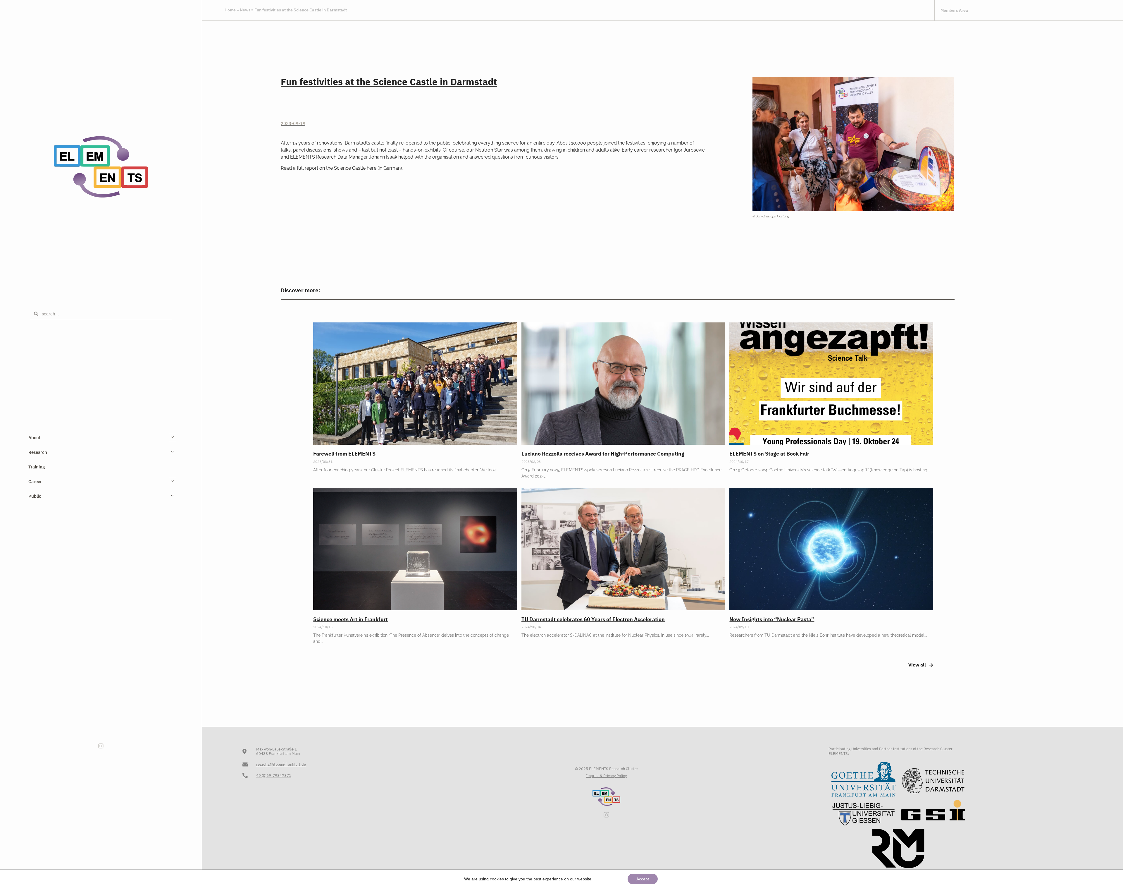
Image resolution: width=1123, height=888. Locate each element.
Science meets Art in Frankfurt (350, 619)
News (245, 10)
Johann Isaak (383, 157)
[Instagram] (101, 746)
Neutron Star (489, 150)
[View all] (931, 665)
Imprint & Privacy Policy (606, 775)
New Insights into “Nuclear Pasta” (771, 619)
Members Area (954, 10)
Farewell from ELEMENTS (344, 453)
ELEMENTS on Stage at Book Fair (769, 453)
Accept (642, 879)
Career (35, 481)
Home (230, 10)
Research (37, 452)
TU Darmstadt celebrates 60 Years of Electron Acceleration (593, 619)
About (34, 437)
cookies (497, 879)
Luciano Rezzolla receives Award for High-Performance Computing (602, 453)
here (371, 168)
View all (917, 665)
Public (34, 496)
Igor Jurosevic (689, 150)
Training (36, 467)
